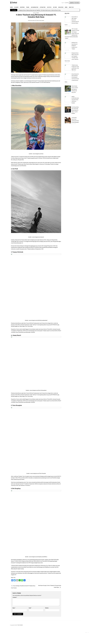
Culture (55, 7)
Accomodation (34, 7)
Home (11, 7)
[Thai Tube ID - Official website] (13, 3)
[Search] (62, 3)
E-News (37, 12)
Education (60, 7)
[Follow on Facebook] (63, 2)
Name (14, 607)
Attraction (42, 7)
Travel (27, 7)
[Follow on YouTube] (67, 2)
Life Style (49, 7)
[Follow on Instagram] (65, 2)
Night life (71, 7)
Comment (15, 597)
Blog (34, 12)
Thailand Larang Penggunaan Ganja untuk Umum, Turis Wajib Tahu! (32, 10)
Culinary (16, 7)
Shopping (22, 7)
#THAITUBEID (41, 20)
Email (30, 607)
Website (46, 607)
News (66, 7)
